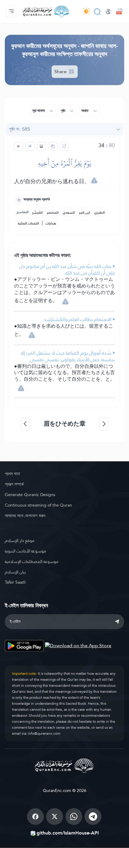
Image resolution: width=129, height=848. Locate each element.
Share (61, 71)
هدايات (51, 223)
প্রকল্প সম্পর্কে (14, 484)
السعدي (69, 212)
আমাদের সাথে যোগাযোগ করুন (25, 515)
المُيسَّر (37, 212)
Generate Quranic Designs (30, 494)
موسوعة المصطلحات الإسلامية (31, 561)
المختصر (52, 212)
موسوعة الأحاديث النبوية (25, 551)
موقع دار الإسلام (19, 540)
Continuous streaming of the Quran (38, 505)
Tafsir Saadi (15, 582)
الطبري (99, 212)
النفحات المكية (28, 223)
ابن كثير (84, 212)
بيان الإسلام (15, 572)
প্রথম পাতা (12, 474)
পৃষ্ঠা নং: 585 (19, 129)
